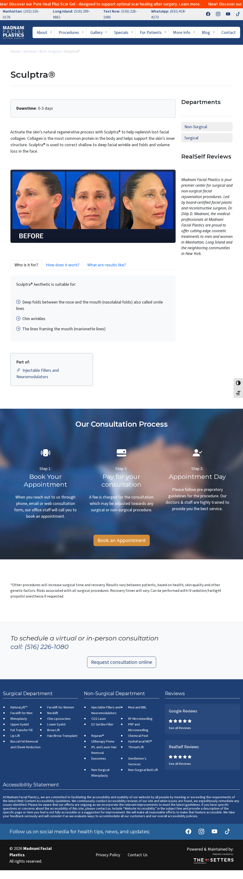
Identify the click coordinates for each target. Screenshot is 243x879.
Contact (228, 33)
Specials (121, 33)
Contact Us (138, 855)
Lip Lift (15, 735)
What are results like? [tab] (106, 264)
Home (15, 51)
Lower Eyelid (56, 724)
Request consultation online (121, 662)
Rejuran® (97, 735)
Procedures (69, 33)
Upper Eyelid (19, 724)
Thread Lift (136, 747)
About (42, 33)
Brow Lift (53, 730)
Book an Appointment (122, 540)
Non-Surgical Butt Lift (143, 769)
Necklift (52, 713)
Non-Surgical (50, 51)
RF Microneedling (140, 718)
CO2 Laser (98, 718)
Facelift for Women (60, 707)
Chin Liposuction (58, 718)
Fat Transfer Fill (21, 730)
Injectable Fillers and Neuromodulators (37, 373)
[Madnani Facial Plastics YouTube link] (225, 14)
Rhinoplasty (18, 718)
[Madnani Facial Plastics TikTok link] (235, 14)
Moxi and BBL (137, 707)
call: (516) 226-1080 (39, 647)
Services (30, 51)
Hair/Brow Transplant (62, 735)
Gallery (96, 33)
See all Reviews (180, 727)
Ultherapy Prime (102, 741)
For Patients (151, 33)
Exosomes (98, 758)
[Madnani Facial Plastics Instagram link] (215, 14)
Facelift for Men (21, 713)
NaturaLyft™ (18, 707)
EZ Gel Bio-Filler (102, 724)
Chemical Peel (138, 735)
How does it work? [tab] (62, 264)
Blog (206, 33)
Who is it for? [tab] (26, 264)
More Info (181, 33)
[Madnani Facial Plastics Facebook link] (205, 14)
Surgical (191, 138)
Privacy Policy (108, 855)
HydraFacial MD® (140, 741)
